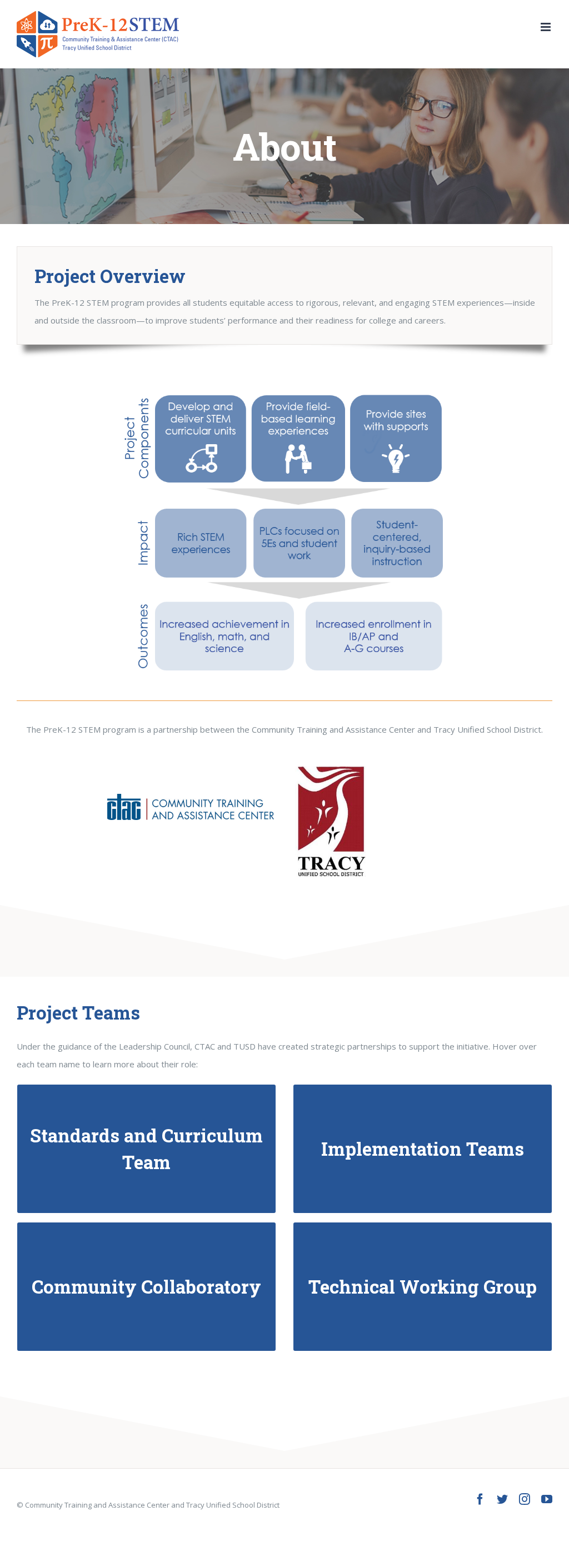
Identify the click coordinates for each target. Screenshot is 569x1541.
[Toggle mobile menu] (546, 27)
